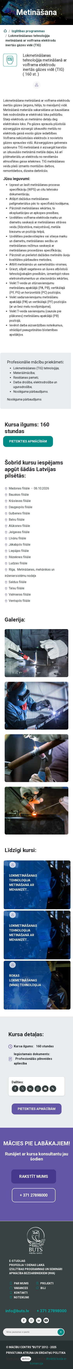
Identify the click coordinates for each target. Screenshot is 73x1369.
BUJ (43, 1288)
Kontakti (20, 1292)
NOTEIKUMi (21, 1297)
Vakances (20, 1288)
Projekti (47, 1283)
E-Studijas (17, 1260)
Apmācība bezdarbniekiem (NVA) (32, 1273)
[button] (61, 1332)
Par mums (21, 1283)
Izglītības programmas (28, 31)
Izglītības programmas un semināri (35, 1269)
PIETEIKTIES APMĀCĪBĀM (28, 441)
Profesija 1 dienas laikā (26, 1265)
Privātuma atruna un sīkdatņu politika (35, 1352)
